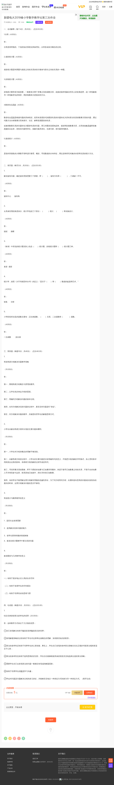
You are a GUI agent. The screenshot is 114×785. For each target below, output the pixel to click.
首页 (18, 7)
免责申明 (10, 762)
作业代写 (110, 760)
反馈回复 (49, 22)
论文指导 (110, 765)
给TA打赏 (88, 707)
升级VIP (77, 693)
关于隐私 (10, 765)
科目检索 (61, 7)
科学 (69, 281)
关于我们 (10, 758)
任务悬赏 (48, 6)
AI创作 (50, 720)
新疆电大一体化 (11, 22)
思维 (89, 126)
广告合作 (10, 768)
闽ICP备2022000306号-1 (41, 779)
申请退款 (92, 697)
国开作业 (36, 7)
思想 (14, 105)
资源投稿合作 (11, 771)
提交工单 (35, 758)
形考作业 (26, 7)
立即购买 (89, 693)
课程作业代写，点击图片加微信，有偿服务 (88, 16)
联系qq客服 (36, 762)
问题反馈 (39, 22)
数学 (24, 631)
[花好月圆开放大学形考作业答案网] (7, 6)
